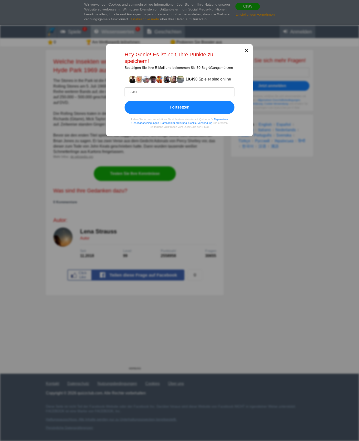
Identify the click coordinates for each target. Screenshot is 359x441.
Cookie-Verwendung (200, 122)
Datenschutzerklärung (173, 122)
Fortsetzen (180, 107)
